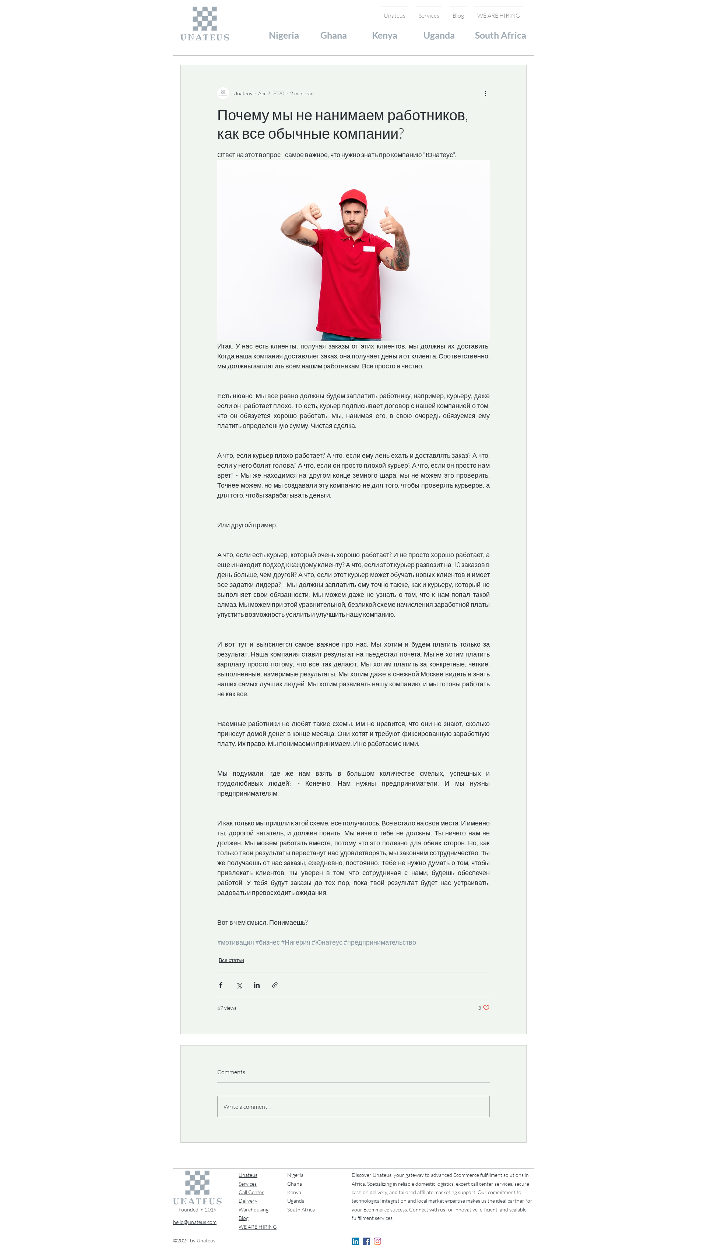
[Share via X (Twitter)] (238, 984)
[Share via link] (274, 984)
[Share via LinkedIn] (256, 984)
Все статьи (231, 960)
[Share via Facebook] (220, 984)
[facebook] (366, 1241)
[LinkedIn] (355, 1241)
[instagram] (377, 1241)
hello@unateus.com (195, 1222)
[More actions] (485, 93)
